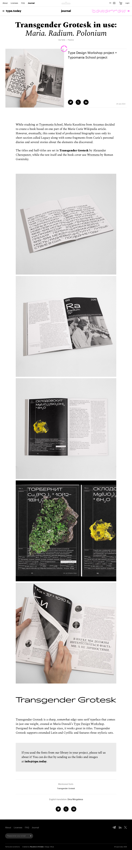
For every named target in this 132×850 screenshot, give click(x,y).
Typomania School (51, 124)
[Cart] (120, 3)
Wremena (93, 155)
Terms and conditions (12, 847)
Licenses (14, 3)
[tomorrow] (110, 11)
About (5, 3)
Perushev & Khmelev (37, 847)
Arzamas (98, 124)
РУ (110, 3)
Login (127, 3)
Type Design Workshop (89, 724)
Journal (31, 3)
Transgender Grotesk (74, 150)
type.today (13, 11)
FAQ (23, 3)
